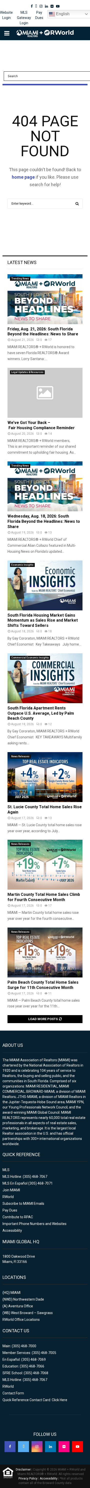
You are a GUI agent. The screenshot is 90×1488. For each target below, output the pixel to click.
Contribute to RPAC (17, 1217)
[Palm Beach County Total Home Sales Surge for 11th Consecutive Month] (45, 952)
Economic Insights (22, 564)
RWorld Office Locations (21, 1320)
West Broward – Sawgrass (32, 1313)
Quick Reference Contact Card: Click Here (34, 1400)
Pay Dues (39, 15)
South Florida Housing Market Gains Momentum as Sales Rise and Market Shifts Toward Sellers (43, 620)
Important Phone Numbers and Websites (34, 1224)
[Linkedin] (50, 1446)
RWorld (8, 1197)
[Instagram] (37, 1446)
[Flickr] (64, 1446)
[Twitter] (23, 1446)
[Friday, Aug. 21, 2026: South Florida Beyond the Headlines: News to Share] (45, 299)
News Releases (20, 756)
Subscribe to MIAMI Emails (23, 1204)
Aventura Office (20, 1306)
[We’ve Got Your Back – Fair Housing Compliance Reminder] (45, 393)
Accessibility (12, 1230)
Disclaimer (23, 1469)
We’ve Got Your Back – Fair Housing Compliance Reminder (41, 425)
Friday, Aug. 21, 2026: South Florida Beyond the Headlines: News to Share (43, 332)
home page (23, 177)
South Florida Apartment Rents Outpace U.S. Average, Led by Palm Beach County (41, 713)
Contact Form (13, 1393)
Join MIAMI (11, 1190)
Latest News (22, 262)
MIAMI (15, 1293)
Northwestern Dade (28, 1299)
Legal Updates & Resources (27, 372)
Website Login (6, 15)
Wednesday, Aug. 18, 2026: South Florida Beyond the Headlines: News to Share (44, 521)
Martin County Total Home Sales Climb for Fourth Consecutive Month (44, 897)
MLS (6, 1170)
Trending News (20, 278)
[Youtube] (77, 1446)
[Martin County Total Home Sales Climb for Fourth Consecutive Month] (45, 865)
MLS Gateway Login (24, 17)
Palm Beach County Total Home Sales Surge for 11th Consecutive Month (43, 985)
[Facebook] (10, 1446)
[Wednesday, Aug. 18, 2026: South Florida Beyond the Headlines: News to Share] (45, 486)
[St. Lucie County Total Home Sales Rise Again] (45, 777)
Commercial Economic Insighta (30, 657)
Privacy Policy (28, 1478)
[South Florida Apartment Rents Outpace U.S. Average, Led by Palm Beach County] (45, 678)
